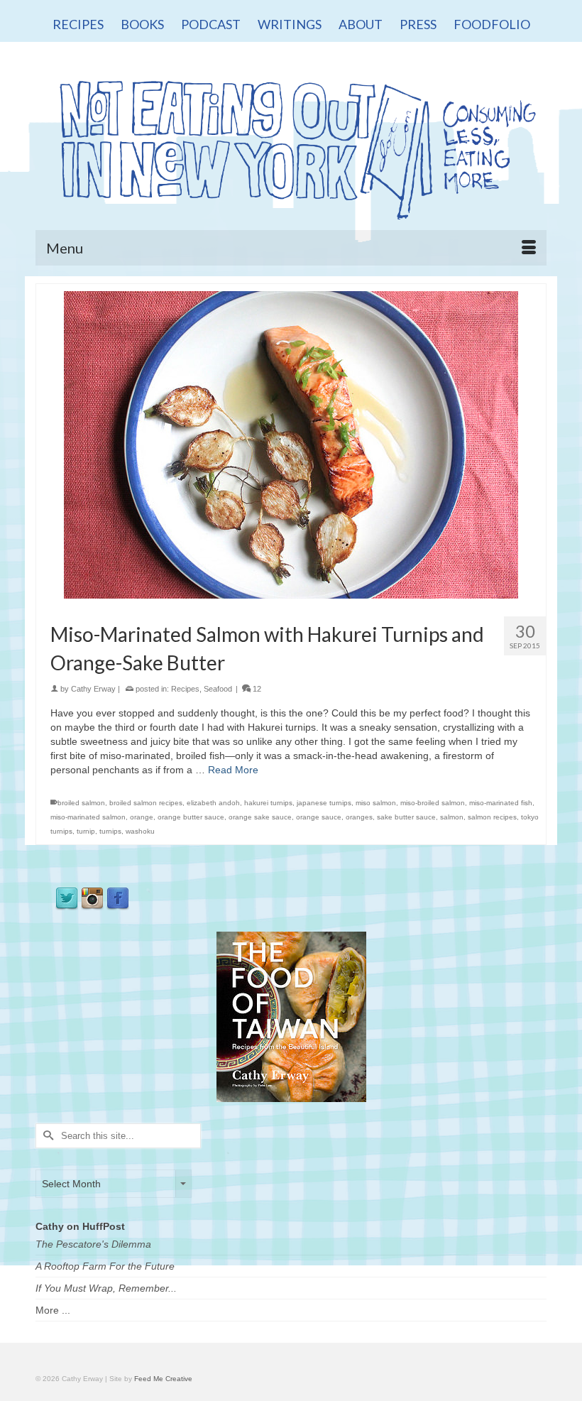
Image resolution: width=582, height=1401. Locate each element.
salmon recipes (492, 817)
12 (256, 689)
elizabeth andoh (213, 803)
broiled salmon (81, 803)
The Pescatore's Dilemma (93, 1244)
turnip (86, 831)
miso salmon (376, 803)
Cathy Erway (93, 689)
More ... (52, 1310)
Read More (233, 769)
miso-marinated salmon (88, 817)
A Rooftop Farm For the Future (105, 1266)
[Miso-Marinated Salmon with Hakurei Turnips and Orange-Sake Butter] (291, 443)
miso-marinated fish (500, 803)
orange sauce (318, 817)
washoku (140, 831)
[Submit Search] (46, 1135)
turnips (110, 831)
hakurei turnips (268, 803)
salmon (451, 817)
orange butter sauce (191, 817)
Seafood (218, 689)
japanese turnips (324, 803)
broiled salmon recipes (145, 803)
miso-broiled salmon (432, 803)
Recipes (185, 689)
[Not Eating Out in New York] (291, 145)
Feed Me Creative (163, 1379)
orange (141, 817)
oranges (359, 817)
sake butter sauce (406, 817)
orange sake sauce (260, 817)
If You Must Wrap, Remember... (106, 1288)
